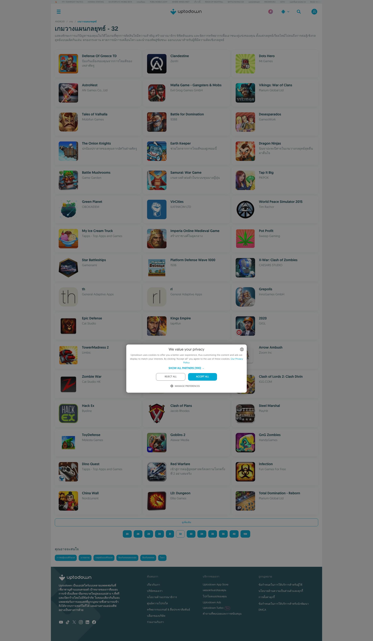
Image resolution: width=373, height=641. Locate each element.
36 (223, 533)
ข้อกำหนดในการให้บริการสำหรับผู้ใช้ (280, 584)
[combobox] (242, 349)
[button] (186, 368)
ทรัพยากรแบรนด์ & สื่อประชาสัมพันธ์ (168, 609)
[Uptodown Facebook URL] (94, 622)
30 (159, 533)
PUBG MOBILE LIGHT (158, 2)
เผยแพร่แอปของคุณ (214, 590)
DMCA (262, 609)
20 (127, 533)
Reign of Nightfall (214, 2)
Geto (282, 2)
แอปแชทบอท (254, 2)
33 (191, 533)
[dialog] (186, 368)
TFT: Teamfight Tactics (72, 2)
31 (170, 533)
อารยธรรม (85, 557)
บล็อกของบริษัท (156, 615)
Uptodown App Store (215, 584)
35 (212, 533)
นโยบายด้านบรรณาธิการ (162, 597)
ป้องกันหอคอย (148, 557)
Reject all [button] (171, 376)
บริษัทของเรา (155, 591)
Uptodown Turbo (216, 608)
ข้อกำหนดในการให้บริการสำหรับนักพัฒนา (284, 603)
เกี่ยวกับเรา (153, 584)
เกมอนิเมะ (141, 2)
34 (201, 533)
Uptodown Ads (212, 602)
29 (148, 533)
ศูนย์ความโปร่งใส (157, 603)
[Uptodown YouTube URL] (61, 622)
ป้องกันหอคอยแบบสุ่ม (127, 557)
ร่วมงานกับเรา (155, 622)
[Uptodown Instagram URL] (80, 622)
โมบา (162, 557)
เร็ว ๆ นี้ (197, 2)
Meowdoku (269, 2)
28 (138, 533)
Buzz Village (316, 2)
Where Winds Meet (181, 2)
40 (234, 533)
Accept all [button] (202, 376)
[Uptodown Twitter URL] (74, 622)
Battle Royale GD (236, 2)
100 (245, 533)
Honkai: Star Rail (96, 2)
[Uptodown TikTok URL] (67, 622)
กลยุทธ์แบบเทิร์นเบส (103, 557)
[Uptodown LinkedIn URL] (87, 622)
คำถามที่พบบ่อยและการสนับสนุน (222, 613)
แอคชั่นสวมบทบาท (298, 2)
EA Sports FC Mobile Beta (120, 2)
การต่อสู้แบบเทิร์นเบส (66, 557)
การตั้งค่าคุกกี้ (267, 597)
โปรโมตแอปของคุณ (215, 596)
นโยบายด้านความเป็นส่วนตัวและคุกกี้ (281, 591)
